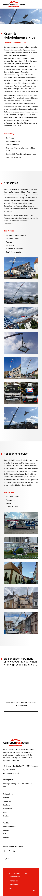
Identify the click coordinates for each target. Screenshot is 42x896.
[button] (4, 892)
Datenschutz (14, 884)
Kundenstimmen (9, 826)
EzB (10, 888)
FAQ (4, 834)
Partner (6, 830)
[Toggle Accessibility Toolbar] (33, 889)
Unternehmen (8, 794)
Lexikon (6, 837)
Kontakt (6, 816)
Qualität (6, 823)
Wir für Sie (7, 801)
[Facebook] (9, 851)
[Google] (14, 851)
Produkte (6, 805)
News (5, 812)
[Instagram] (4, 851)
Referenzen (7, 808)
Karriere (6, 798)
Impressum (13, 881)
